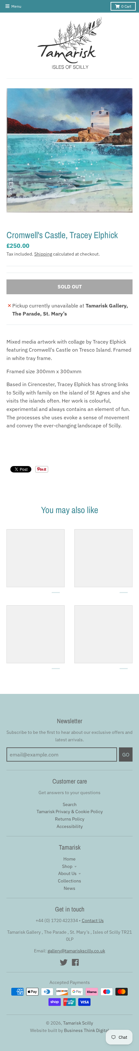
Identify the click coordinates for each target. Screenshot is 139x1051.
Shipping (43, 254)
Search (70, 804)
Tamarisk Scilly (78, 1023)
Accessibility (70, 826)
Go (125, 754)
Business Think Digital (86, 1030)
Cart (126, 6)
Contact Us (93, 920)
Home (69, 859)
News (69, 888)
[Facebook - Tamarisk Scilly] (75, 962)
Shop (67, 866)
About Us (67, 873)
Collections (69, 881)
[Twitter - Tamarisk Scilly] (64, 962)
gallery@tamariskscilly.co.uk (76, 951)
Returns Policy (69, 819)
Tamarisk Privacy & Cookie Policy (70, 811)
